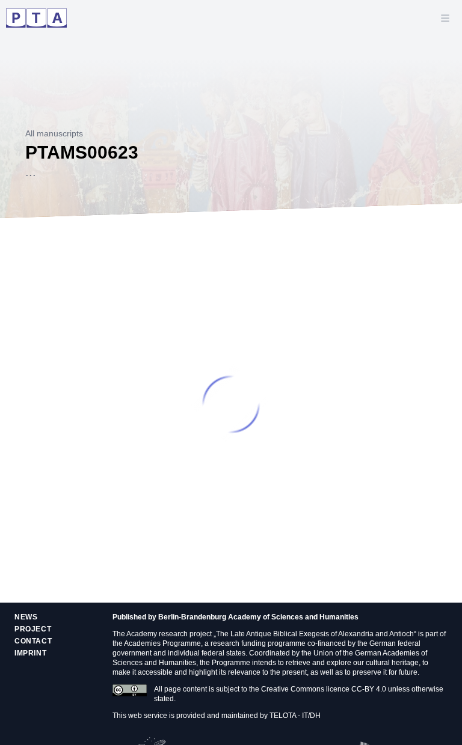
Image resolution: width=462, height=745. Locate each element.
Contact (33, 641)
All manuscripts (54, 133)
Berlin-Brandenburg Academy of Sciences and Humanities (258, 617)
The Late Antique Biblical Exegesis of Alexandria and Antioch (315, 634)
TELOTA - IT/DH (295, 715)
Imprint (30, 653)
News (25, 617)
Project (32, 629)
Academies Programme (162, 643)
